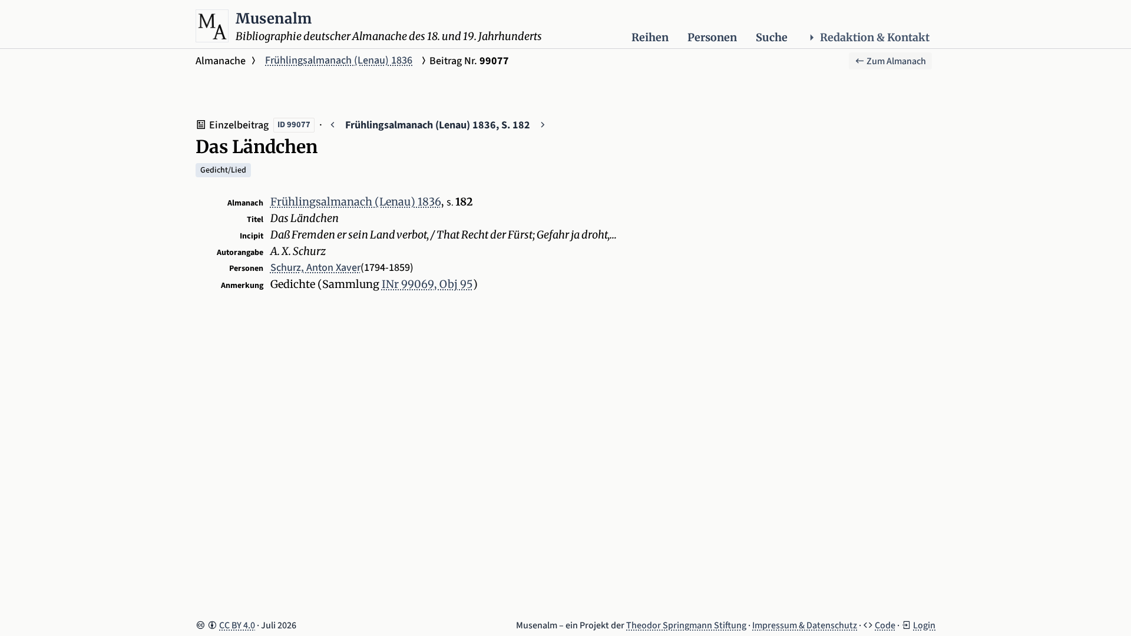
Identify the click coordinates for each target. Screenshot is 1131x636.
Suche (772, 37)
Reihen (650, 37)
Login (924, 625)
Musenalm (274, 18)
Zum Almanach (895, 61)
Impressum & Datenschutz (804, 625)
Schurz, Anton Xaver (315, 267)
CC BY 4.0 (237, 625)
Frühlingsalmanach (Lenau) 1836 (338, 60)
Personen (712, 37)
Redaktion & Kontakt (875, 37)
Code (885, 625)
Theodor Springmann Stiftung (686, 625)
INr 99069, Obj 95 (427, 284)
